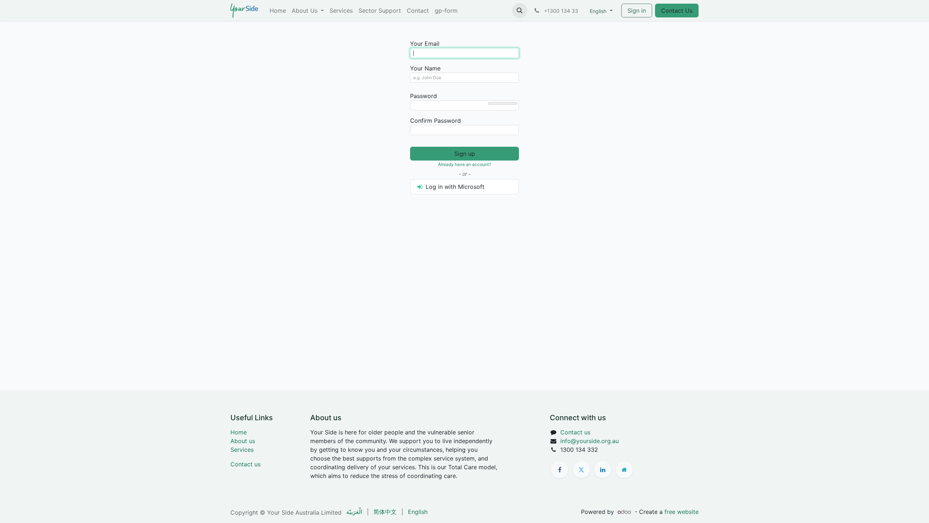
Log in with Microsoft (454, 186)
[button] (519, 10)
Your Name (425, 68)
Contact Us (676, 10)
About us (242, 441)
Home (238, 432)
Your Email (424, 43)
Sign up (464, 153)
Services (242, 449)
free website (681, 511)
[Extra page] (624, 469)
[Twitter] (581, 469)
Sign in (636, 10)
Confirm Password (435, 120)
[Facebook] (559, 469)
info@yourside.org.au (589, 441)
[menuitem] (278, 10)
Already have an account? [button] (464, 164)
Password (423, 96)
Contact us (245, 464)
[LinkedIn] (602, 469)
